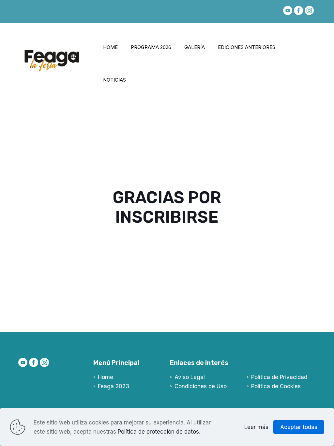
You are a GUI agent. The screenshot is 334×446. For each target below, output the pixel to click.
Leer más (256, 427)
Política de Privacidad (279, 377)
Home (105, 377)
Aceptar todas (298, 427)
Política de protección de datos (158, 431)
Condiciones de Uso (201, 386)
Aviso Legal (190, 377)
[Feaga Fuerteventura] (52, 70)
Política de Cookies (276, 386)
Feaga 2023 (113, 386)
